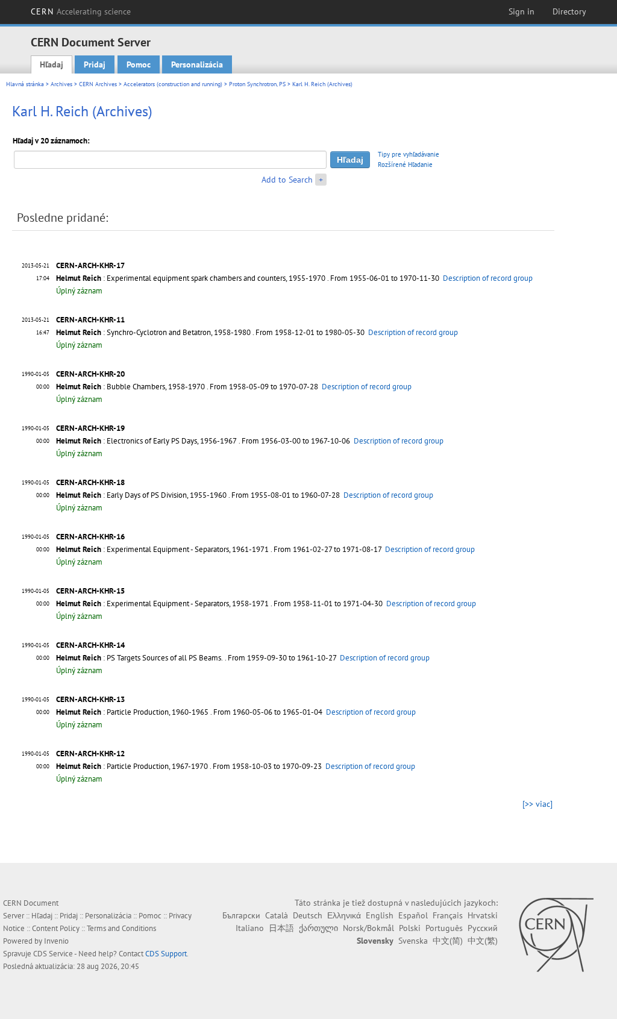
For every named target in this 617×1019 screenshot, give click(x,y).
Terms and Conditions (121, 928)
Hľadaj (51, 64)
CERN (81, 11)
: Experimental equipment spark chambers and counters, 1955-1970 (190, 278)
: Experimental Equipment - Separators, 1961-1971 (162, 549)
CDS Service (53, 953)
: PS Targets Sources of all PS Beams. (139, 658)
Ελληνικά (344, 915)
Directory (569, 11)
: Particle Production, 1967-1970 (132, 766)
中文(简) (448, 940)
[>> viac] (537, 803)
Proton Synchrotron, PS (257, 84)
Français (448, 915)
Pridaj (94, 64)
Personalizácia (197, 64)
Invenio (56, 941)
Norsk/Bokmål (368, 928)
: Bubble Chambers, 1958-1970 (130, 386)
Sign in (521, 11)
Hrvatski (483, 915)
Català (276, 915)
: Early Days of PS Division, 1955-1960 (141, 495)
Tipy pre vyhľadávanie (408, 154)
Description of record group (488, 278)
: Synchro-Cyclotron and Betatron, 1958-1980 (153, 332)
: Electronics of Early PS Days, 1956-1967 (146, 441)
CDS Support (166, 953)
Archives (61, 84)
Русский (483, 928)
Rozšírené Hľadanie (405, 164)
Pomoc (139, 64)
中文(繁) (483, 940)
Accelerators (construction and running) (173, 84)
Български (241, 915)
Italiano (250, 928)
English (379, 915)
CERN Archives (98, 84)
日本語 (281, 928)
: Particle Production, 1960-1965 (132, 712)
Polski (410, 928)
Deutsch (307, 915)
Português (444, 928)
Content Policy (56, 928)
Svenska (413, 940)
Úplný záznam (79, 291)
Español (413, 915)
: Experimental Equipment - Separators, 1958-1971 (162, 603)
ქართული (318, 928)
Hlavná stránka (25, 84)
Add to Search (287, 179)
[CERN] (556, 935)
